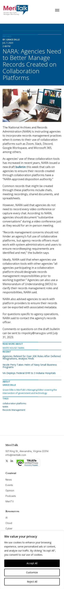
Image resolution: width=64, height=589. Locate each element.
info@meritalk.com (15, 454)
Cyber (8, 528)
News (8, 479)
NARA (21, 347)
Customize (32, 572)
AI (6, 517)
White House (10, 347)
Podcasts (10, 495)
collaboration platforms (14, 403)
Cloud (8, 523)
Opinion (9, 490)
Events (9, 485)
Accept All (32, 563)
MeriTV (9, 501)
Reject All (32, 581)
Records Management (14, 409)
